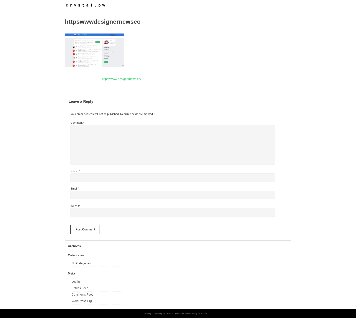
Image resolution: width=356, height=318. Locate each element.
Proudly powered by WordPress (158, 313)
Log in (76, 281)
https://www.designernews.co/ (121, 79)
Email (74, 188)
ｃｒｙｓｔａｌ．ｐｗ (85, 5)
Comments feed (82, 294)
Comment (77, 122)
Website (75, 205)
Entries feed (80, 288)
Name (75, 171)
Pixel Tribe (202, 313)
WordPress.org (82, 301)
